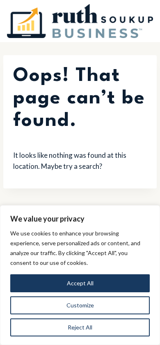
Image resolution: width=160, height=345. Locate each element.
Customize (80, 305)
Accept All (80, 283)
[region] (80, 275)
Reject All (80, 327)
